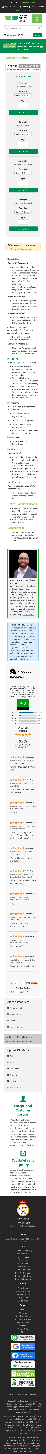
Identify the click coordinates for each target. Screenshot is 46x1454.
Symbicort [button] (14, 1068)
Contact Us (40, 6)
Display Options (23, 988)
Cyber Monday (23, 1263)
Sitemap (23, 1260)
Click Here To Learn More (20, 249)
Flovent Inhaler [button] (16, 1027)
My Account (10, 6)
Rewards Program (23, 1279)
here (19, 366)
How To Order (23, 1322)
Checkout (37, 35)
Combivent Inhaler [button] (18, 1008)
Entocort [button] (13, 1081)
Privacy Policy (23, 1256)
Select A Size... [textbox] (22, 95)
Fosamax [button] (13, 1020)
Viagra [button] (12, 1062)
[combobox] (23, 95)
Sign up (27, 10)
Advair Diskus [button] (15, 1014)
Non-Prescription (23, 1291)
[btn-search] (38, 28)
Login (18, 10)
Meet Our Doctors (23, 1319)
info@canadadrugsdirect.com (23, 1225)
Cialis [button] (12, 1056)
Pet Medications (23, 1294)
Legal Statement (23, 1253)
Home (23, 1309)
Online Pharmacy (23, 1266)
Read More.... (28, 614)
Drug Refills (23, 1297)
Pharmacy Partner (23, 1276)
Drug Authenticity (23, 1272)
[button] (23, 67)
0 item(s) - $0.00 (14, 35)
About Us (23, 1313)
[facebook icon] (23, 1230)
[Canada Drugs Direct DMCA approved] (23, 1374)
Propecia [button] (13, 1075)
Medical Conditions (23, 1269)
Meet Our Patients (23, 1316)
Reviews (23, 1325)
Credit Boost (23, 1300)
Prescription (23, 1288)
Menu (36, 17)
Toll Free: (23, 2)
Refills (25, 6)
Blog (23, 1332)
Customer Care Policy (23, 1250)
